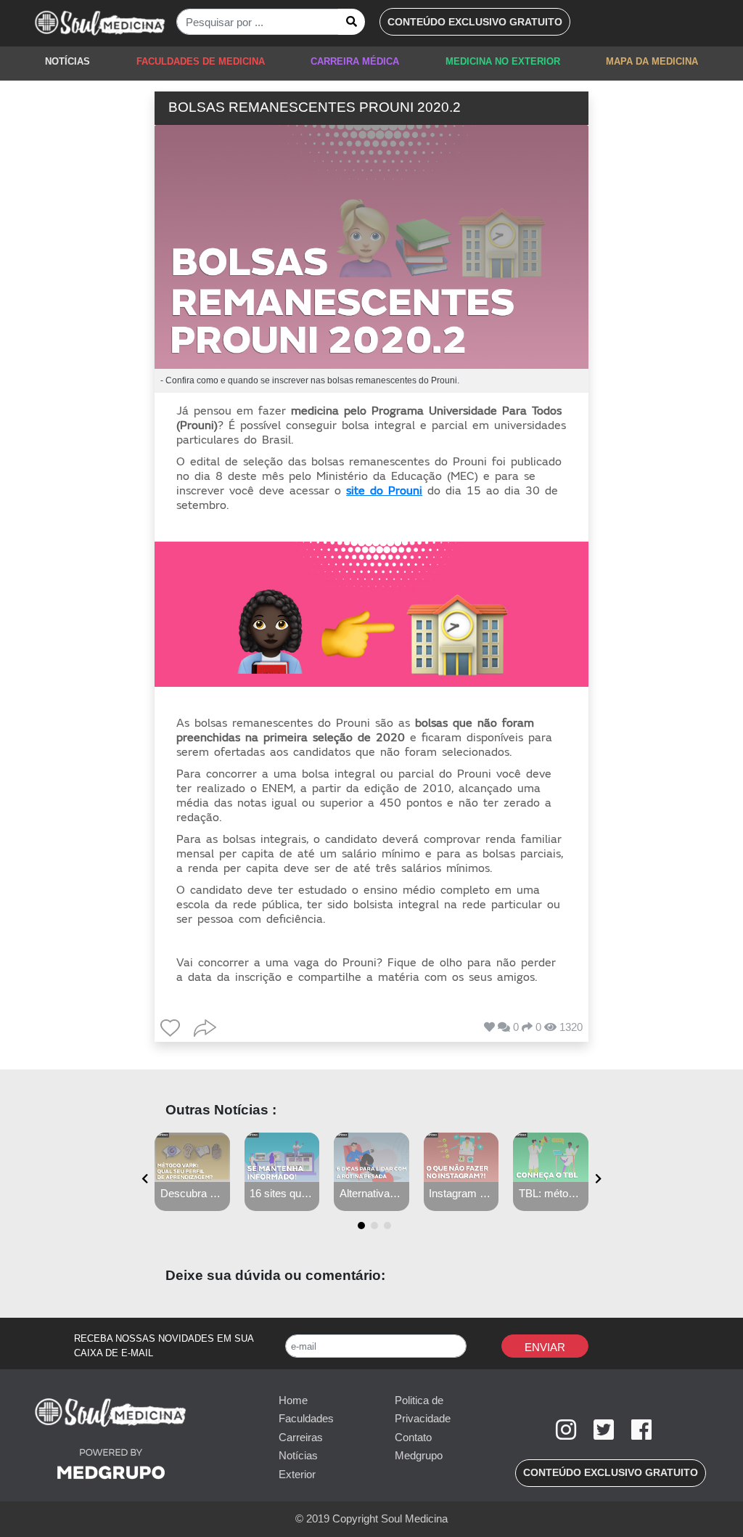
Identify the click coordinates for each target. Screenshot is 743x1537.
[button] (474, 22)
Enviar (545, 1347)
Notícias (298, 1455)
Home (293, 1400)
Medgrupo (419, 1455)
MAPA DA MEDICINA (652, 61)
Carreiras (301, 1437)
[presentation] (144, 1179)
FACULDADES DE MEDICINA (200, 61)
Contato (413, 1437)
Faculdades (306, 1418)
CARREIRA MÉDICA (355, 61)
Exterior (297, 1474)
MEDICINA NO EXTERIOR (503, 61)
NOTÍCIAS (67, 61)
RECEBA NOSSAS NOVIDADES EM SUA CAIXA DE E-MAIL (163, 1345)
